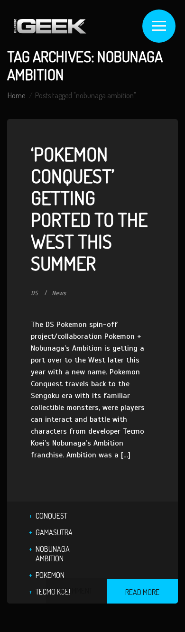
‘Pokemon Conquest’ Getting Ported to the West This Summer (89, 208)
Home (16, 95)
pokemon (50, 575)
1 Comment (76, 590)
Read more (142, 592)
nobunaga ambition (53, 553)
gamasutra (54, 532)
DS (34, 293)
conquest (51, 515)
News (59, 293)
